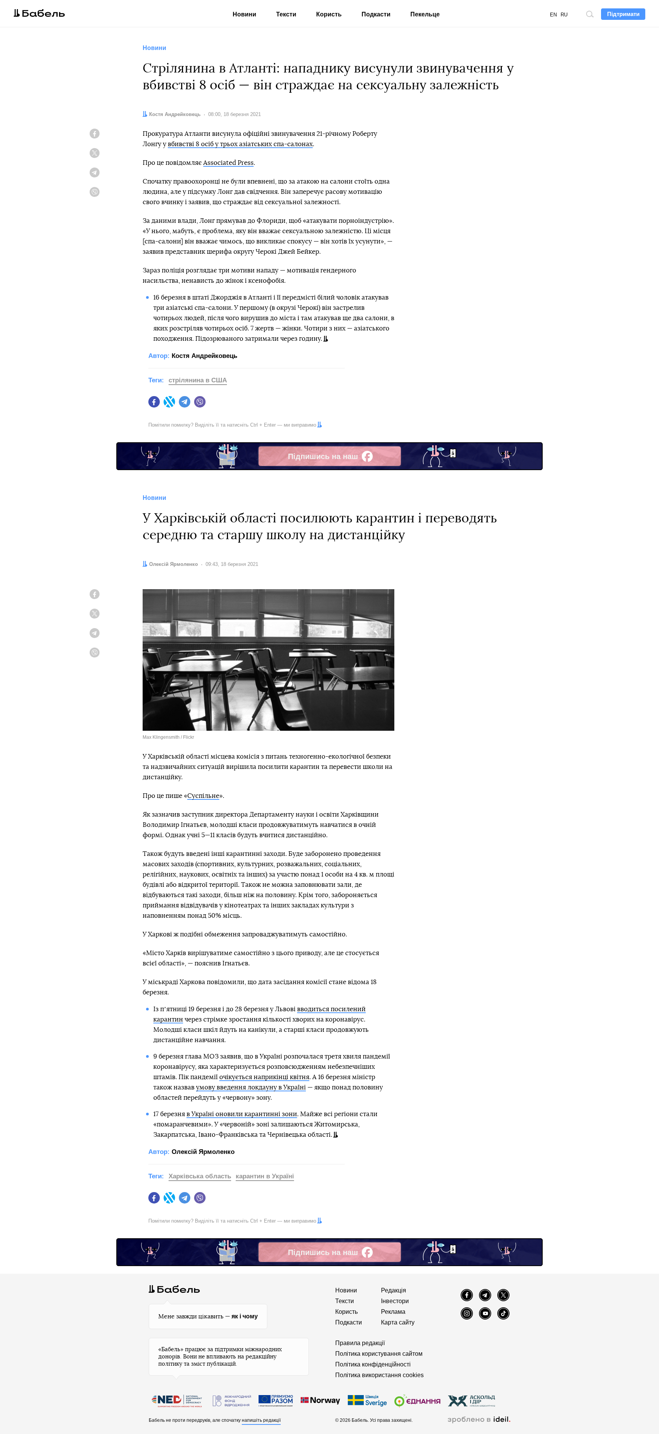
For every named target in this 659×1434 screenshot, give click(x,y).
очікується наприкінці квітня (264, 1077)
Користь (329, 14)
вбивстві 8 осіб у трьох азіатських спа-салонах (240, 144)
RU (564, 15)
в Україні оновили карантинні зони (241, 1114)
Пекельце (425, 14)
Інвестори (395, 1301)
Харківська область (200, 1176)
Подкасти (376, 14)
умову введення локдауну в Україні (251, 1087)
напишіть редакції (261, 1420)
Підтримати (623, 14)
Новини (244, 14)
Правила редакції (360, 1343)
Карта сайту (398, 1322)
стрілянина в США (198, 380)
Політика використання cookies (379, 1375)
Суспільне (203, 796)
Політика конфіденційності (373, 1364)
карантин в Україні (265, 1176)
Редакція (393, 1290)
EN (553, 15)
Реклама (393, 1311)
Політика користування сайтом (379, 1353)
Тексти (286, 14)
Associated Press (228, 163)
